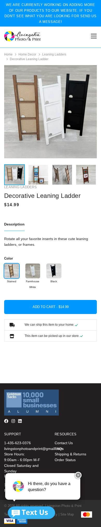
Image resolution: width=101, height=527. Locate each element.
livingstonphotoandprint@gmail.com (33, 449)
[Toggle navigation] (93, 36)
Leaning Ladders (54, 54)
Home (8, 54)
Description (14, 224)
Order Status (65, 460)
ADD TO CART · (46, 307)
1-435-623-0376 (17, 443)
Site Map (67, 514)
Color (8, 258)
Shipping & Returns (70, 454)
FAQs (59, 449)
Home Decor (27, 54)
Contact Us (64, 443)
